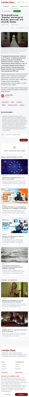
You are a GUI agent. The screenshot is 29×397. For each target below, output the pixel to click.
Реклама (17, 364)
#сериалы (19, 102)
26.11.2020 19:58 (4, 24)
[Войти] (23, 2)
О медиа (3, 364)
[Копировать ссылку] (27, 28)
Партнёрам (18, 368)
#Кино (12, 102)
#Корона (22, 105)
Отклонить (8, 394)
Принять (21, 394)
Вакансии (3, 368)
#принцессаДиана (13, 105)
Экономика (6, 6)
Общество (14, 6)
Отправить (23, 140)
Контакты (17, 366)
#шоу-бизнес (5, 102)
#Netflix (4, 105)
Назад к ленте (7, 11)
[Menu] (26, 2)
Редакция (3, 366)
